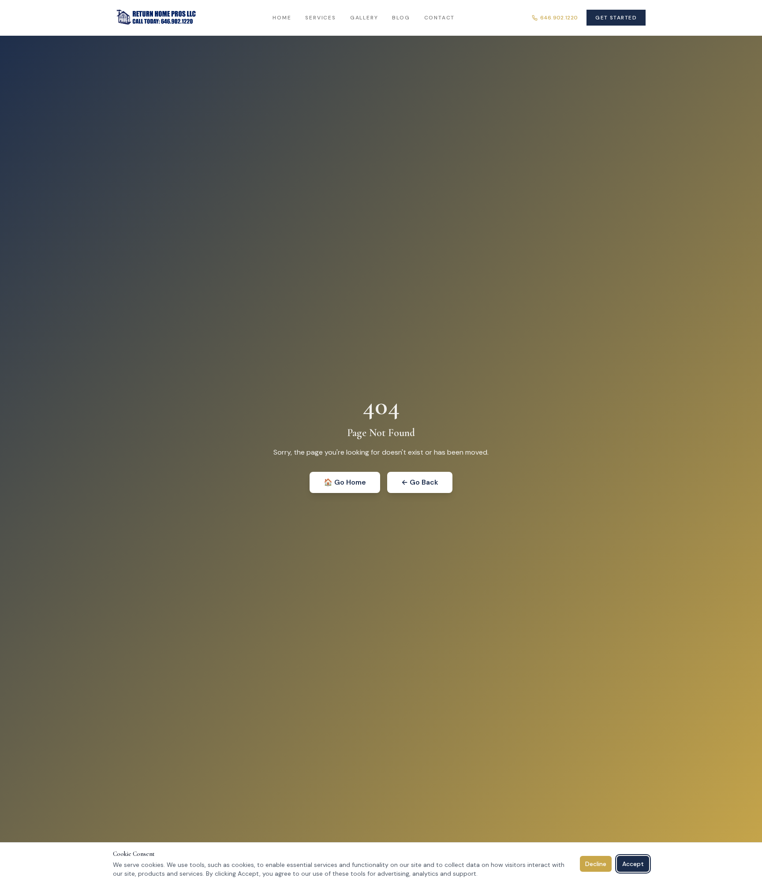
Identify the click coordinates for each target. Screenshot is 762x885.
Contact (439, 17)
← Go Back (419, 482)
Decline (595, 864)
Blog (401, 17)
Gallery (364, 17)
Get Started (616, 17)
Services (320, 17)
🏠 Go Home (345, 482)
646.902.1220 (559, 17)
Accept (633, 864)
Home (282, 17)
